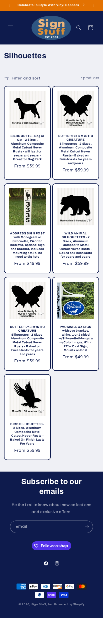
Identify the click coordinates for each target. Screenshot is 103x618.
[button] (10, 27)
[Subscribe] (87, 527)
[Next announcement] (93, 5)
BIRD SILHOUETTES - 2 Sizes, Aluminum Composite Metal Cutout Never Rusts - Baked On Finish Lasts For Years (27, 433)
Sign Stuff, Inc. (43, 604)
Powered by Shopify (69, 604)
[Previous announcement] (9, 5)
